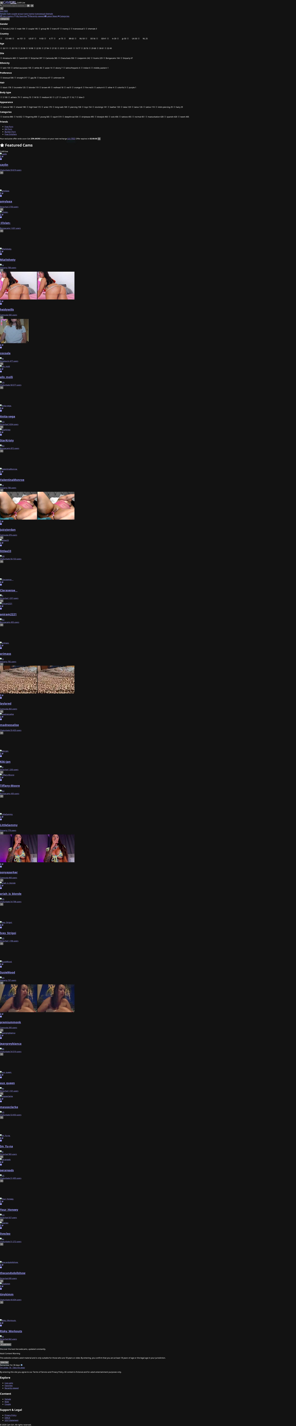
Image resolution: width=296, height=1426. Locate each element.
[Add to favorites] (1, 172)
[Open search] (1, 8)
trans (25, 13)
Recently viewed (12, 1388)
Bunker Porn (10, 131)
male (8, 13)
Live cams (9, 1383)
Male (7, 1401)
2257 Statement (11, 1420)
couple (14, 13)
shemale (49, 13)
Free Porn (9, 126)
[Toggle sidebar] (1, 2)
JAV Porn (8, 129)
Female (8, 1399)
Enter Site (4, 1362)
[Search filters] (28, 5)
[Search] (32, 5)
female (3, 13)
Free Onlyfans (11, 134)
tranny (31, 13)
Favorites (9, 1385)
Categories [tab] (5, 19)
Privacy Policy (10, 1415)
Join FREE (4, 11)
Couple (8, 1404)
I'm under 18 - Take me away (12, 1367)
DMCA (7, 1418)
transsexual (40, 13)
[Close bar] (99, 138)
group (20, 13)
